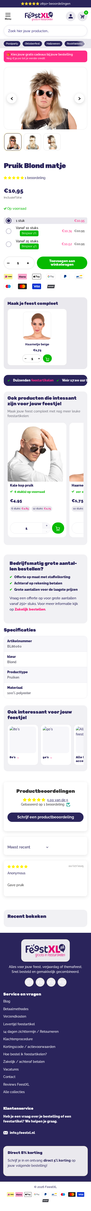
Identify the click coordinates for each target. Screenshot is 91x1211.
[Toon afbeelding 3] (52, 142)
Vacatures (11, 1069)
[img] (17, 866)
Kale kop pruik (21, 485)
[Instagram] (29, 982)
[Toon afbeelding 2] (32, 142)
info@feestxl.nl (22, 1133)
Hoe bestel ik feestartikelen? (25, 1054)
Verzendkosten (14, 1016)
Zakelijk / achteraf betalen (24, 1061)
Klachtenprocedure (18, 1039)
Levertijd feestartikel (19, 1024)
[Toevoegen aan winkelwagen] (47, 358)
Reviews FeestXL (16, 1084)
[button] (14, 178)
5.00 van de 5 (57, 800)
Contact (9, 1077)
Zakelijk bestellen (30, 609)
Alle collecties (14, 1092)
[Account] (71, 16)
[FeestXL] (39, 16)
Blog (6, 1001)
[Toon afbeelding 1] (12, 142)
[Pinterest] (62, 982)
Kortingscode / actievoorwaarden (29, 1047)
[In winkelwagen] (58, 528)
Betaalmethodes (15, 1009)
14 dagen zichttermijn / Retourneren (31, 1031)
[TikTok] (51, 982)
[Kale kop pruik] (37, 452)
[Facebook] (40, 982)
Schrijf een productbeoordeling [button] (45, 817)
